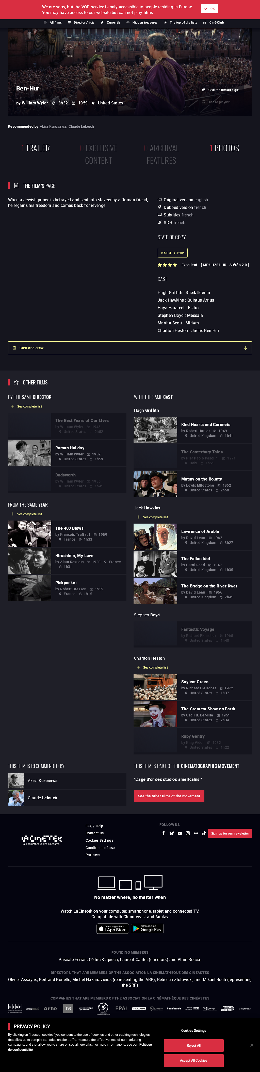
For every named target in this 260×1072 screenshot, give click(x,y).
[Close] (251, 1045)
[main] (130, 1045)
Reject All (194, 1045)
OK (212, 9)
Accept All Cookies (193, 1060)
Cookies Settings (193, 1030)
